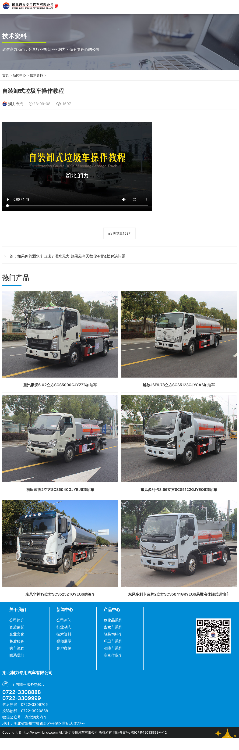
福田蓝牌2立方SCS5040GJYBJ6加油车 (60, 489)
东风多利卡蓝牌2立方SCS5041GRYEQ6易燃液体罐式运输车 (179, 594)
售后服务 (16, 641)
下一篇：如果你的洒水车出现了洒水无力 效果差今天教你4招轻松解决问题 (63, 256)
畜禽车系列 (113, 627)
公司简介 (16, 620)
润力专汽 (15, 103)
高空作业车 (113, 655)
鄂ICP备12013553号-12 (149, 732)
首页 (5, 75)
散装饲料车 (113, 634)
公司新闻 (63, 620)
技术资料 (36, 75)
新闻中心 (19, 75)
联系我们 (16, 655)
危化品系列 (113, 620)
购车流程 (16, 648)
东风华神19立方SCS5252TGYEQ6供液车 (60, 594)
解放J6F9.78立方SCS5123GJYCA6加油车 (179, 384)
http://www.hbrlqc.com (40, 732)
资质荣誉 (16, 627)
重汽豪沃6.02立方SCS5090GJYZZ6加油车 (60, 384)
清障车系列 (113, 648)
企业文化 (16, 634)
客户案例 (63, 648)
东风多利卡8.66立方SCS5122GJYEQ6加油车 (179, 489)
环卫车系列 (113, 641)
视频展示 (63, 641)
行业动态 (63, 627)
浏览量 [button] (121, 233)
